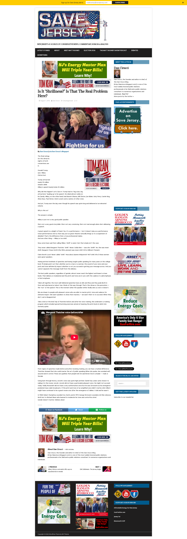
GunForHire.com (119, 512)
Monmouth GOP (119, 521)
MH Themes (65, 534)
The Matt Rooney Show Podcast (113, 50)
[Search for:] (132, 383)
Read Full (125, 94)
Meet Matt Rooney (71, 50)
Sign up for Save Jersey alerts (72, 2)
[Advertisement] (67, 169)
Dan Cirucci (56, 101)
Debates (134, 50)
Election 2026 (89, 50)
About (57, 50)
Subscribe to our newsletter (124, 397)
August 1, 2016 (45, 101)
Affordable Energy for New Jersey (125, 508)
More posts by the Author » (124, 96)
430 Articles (69, 449)
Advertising (42, 55)
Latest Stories (43, 50)
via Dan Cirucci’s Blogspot (59, 151)
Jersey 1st (117, 516)
